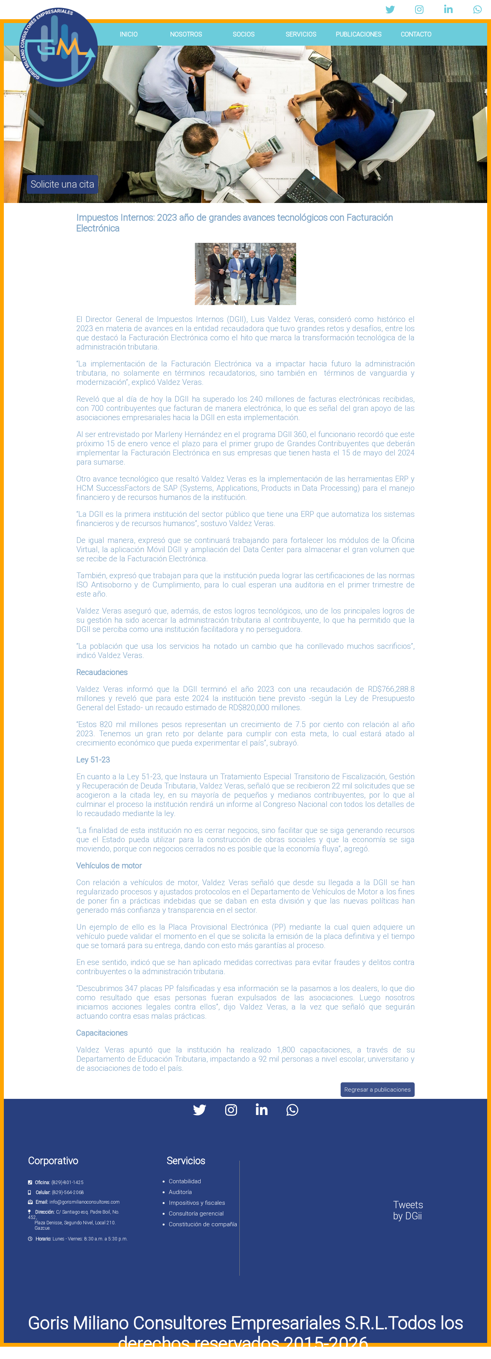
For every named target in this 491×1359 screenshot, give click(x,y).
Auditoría (180, 1192)
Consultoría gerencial (196, 1213)
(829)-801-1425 (67, 1182)
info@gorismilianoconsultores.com (84, 1202)
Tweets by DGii (408, 1210)
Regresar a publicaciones (377, 1089)
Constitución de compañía (203, 1224)
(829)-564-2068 (68, 1192)
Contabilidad (185, 1181)
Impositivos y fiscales (197, 1202)
